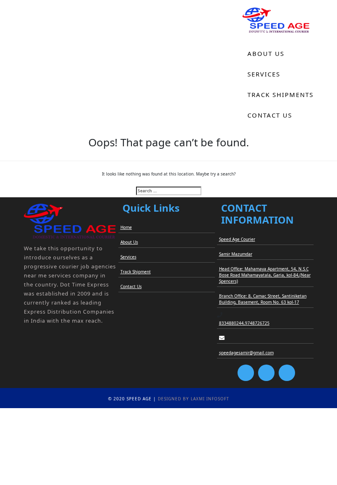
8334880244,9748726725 (244, 323)
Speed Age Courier (237, 239)
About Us (265, 53)
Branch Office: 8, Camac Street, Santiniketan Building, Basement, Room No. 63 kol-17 (263, 299)
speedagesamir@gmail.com (246, 353)
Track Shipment (135, 272)
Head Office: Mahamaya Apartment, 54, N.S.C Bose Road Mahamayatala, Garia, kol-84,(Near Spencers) (265, 275)
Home (258, 33)
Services (263, 74)
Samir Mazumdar (235, 254)
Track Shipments (280, 94)
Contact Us (269, 115)
